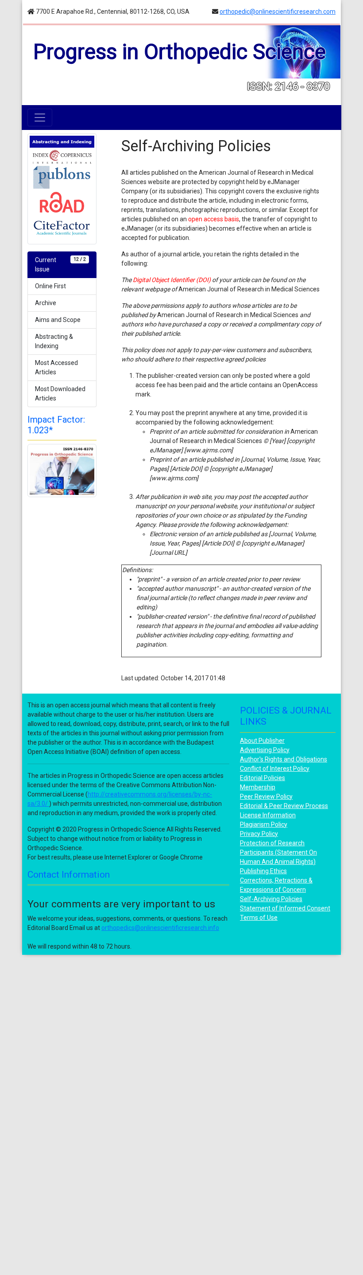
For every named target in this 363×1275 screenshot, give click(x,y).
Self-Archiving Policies (271, 898)
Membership (257, 787)
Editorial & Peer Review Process (284, 805)
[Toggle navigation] (39, 117)
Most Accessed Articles (56, 367)
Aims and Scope (58, 319)
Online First (50, 286)
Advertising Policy (265, 749)
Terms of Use (259, 917)
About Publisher (262, 740)
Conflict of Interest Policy (274, 768)
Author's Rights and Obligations (283, 759)
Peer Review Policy (266, 796)
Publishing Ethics (263, 871)
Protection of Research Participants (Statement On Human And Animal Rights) (278, 852)
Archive (45, 302)
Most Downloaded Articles (60, 393)
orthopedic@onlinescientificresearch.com (278, 11)
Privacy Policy (259, 833)
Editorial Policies (262, 777)
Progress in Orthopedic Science (179, 51)
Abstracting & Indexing (54, 341)
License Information (268, 815)
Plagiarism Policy (263, 824)
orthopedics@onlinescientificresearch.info (160, 927)
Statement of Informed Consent (285, 908)
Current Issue (60, 264)
